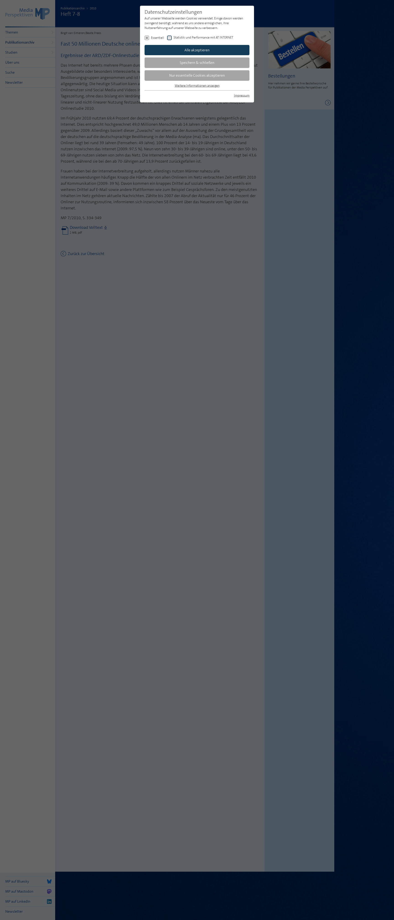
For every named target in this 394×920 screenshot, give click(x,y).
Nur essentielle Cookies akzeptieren (197, 75)
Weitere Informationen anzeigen (197, 85)
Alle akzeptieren (197, 50)
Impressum (241, 95)
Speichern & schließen (197, 62)
